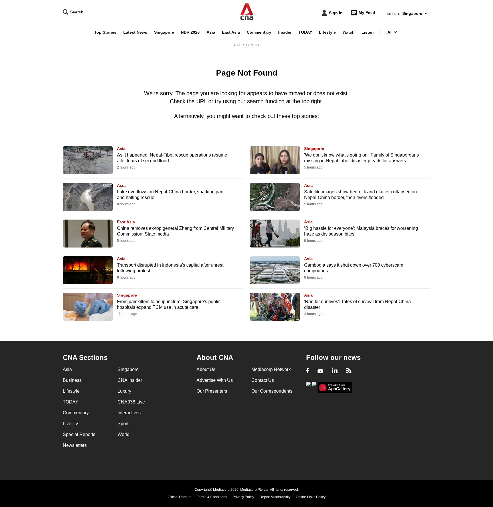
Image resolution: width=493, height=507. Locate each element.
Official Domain (179, 497)
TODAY (305, 32)
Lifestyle (327, 32)
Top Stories (105, 32)
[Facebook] (307, 371)
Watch (349, 32)
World (124, 434)
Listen (367, 32)
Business (72, 380)
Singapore (164, 32)
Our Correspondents (271, 391)
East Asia (231, 32)
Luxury (124, 391)
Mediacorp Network (271, 369)
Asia (211, 32)
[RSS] (348, 371)
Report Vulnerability (275, 497)
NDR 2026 (190, 32)
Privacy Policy (243, 497)
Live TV (70, 423)
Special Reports (79, 434)
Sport (123, 423)
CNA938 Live (131, 401)
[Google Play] (308, 387)
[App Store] (314, 387)
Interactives (129, 412)
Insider (285, 32)
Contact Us (262, 380)
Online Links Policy (311, 497)
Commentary (259, 32)
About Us (206, 369)
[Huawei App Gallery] (335, 388)
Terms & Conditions (212, 497)
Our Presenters (212, 391)
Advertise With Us (215, 380)
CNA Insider (130, 380)
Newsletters (75, 445)
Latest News (135, 32)
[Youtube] (320, 371)
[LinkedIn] (335, 371)
